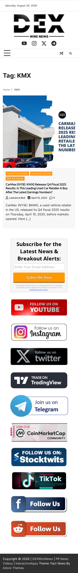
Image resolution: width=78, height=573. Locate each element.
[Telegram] (53, 43)
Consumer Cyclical (41, 173)
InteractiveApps (27, 563)
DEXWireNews (42, 559)
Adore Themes (13, 568)
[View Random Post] (61, 53)
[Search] (70, 53)
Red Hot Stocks (15, 178)
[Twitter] (44, 43)
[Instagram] (34, 43)
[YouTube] (24, 43)
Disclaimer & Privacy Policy (39, 289)
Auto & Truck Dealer (17, 173)
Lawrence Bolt (17, 197)
